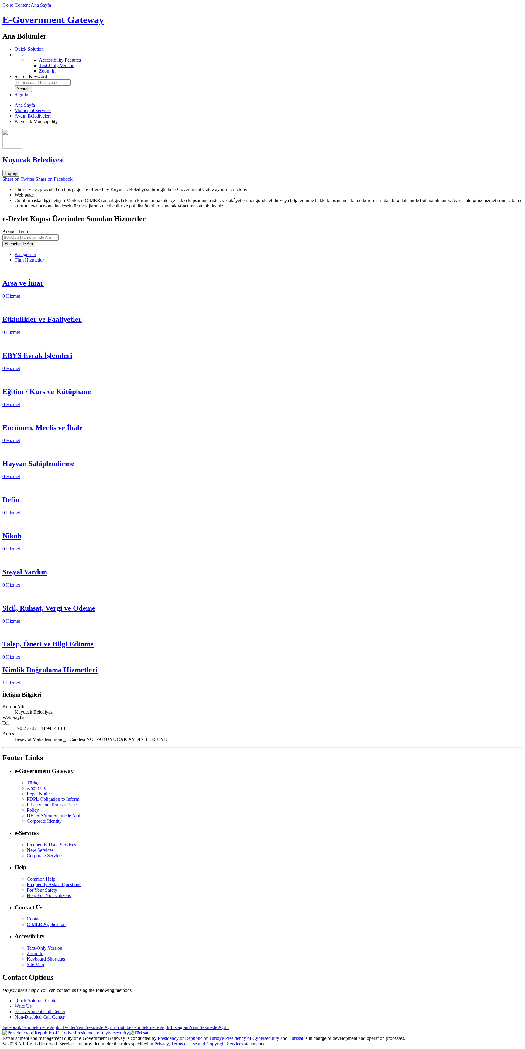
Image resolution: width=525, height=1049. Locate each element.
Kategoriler (25, 254)
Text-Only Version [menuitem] (56, 65)
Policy (33, 810)
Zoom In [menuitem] (47, 71)
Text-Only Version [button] (44, 948)
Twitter (88, 1027)
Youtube (143, 1027)
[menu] (269, 63)
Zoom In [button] (35, 953)
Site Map (35, 964)
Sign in (21, 94)
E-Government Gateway (53, 19)
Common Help (41, 879)
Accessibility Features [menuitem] (60, 60)
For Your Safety (42, 890)
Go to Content (16, 5)
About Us (36, 788)
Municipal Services (33, 110)
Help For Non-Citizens (49, 895)
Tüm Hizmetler (29, 259)
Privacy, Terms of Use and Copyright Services (198, 1043)
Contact (34, 918)
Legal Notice (39, 793)
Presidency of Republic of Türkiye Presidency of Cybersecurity (218, 1038)
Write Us (23, 1006)
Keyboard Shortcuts (46, 959)
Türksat (296, 1038)
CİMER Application (46, 924)
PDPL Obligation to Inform (53, 799)
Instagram (200, 1027)
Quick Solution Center (36, 1000)
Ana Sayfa (41, 5)
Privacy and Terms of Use (52, 804)
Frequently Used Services (51, 844)
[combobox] (43, 82)
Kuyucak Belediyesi (33, 160)
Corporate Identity (44, 821)
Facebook (31, 1027)
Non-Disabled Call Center (40, 1017)
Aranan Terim (15, 231)
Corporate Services (45, 855)
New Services (40, 850)
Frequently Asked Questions (54, 884)
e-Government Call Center (40, 1011)
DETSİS (55, 815)
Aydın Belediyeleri (33, 115)
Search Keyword (31, 76)
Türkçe (33, 782)
